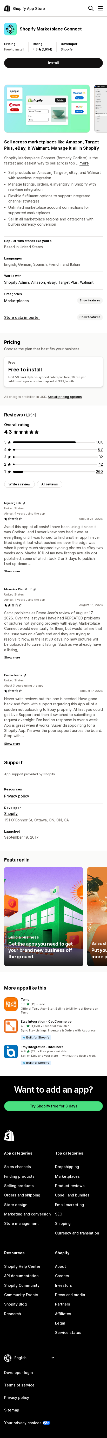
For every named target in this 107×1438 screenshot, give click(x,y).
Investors (63, 1285)
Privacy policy (16, 796)
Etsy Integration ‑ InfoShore (42, 1047)
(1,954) (47, 49)
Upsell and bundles (72, 1195)
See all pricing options (65, 397)
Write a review (19, 484)
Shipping (63, 1223)
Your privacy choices (23, 1423)
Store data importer (22, 317)
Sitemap (11, 1410)
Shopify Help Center (22, 1266)
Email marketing (69, 1204)
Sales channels (17, 1166)
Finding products (19, 1176)
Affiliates (63, 1314)
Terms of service (19, 1385)
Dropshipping (67, 1166)
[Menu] (100, 8)
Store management (21, 1223)
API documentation (21, 1276)
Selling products (19, 1185)
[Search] (90, 8)
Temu (25, 1000)
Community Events (21, 1295)
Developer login (18, 1372)
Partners (62, 1304)
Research (12, 1314)
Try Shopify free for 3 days (53, 1106)
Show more (12, 571)
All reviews (49, 484)
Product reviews (70, 1185)
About (60, 1266)
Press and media (70, 1295)
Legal (60, 1323)
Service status (68, 1332)
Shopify (67, 49)
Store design (15, 1204)
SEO (58, 1214)
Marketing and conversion (27, 1214)
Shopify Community (21, 1285)
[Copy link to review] (24, 503)
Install (53, 63)
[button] (53, 1006)
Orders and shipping (22, 1195)
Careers (62, 1276)
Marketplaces (16, 301)
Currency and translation (77, 1233)
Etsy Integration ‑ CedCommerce (46, 1021)
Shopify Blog (15, 1304)
